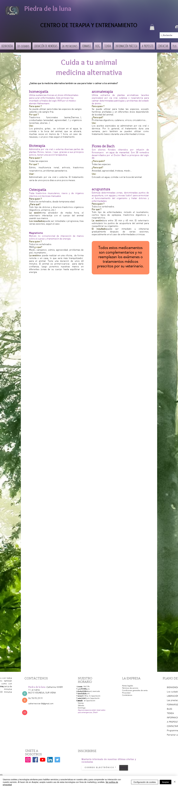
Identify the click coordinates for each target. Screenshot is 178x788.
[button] (152, 27)
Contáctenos (127, 695)
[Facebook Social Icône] (35, 759)
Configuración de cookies (145, 782)
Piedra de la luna (47, 8)
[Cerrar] (174, 782)
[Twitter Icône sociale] (57, 759)
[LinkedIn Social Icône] (50, 759)
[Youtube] (42, 759)
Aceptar (165, 782)
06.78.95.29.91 (35, 698)
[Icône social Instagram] (28, 759)
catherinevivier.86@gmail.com (40, 704)
